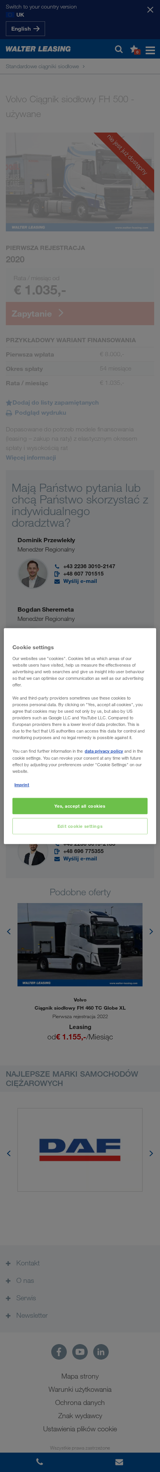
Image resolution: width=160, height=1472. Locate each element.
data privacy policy (104, 751)
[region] (80, 736)
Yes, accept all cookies (79, 806)
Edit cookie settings (80, 826)
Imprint (21, 784)
